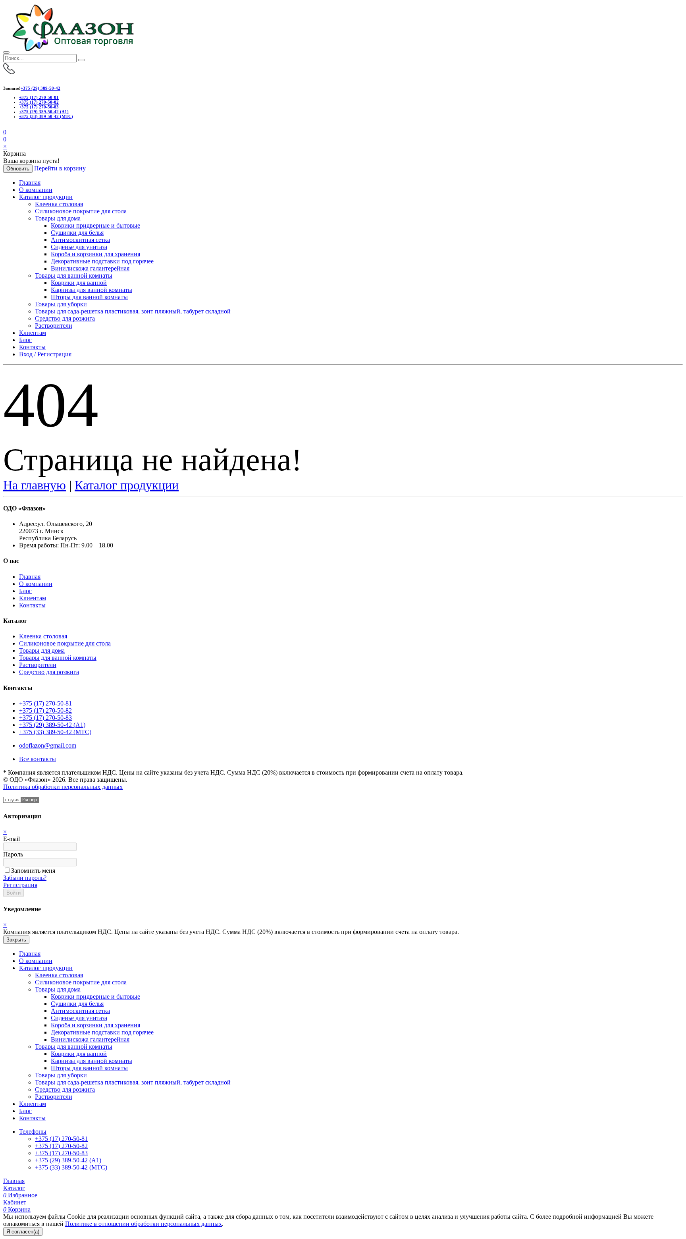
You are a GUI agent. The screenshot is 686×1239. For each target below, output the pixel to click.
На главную (34, 485)
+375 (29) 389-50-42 (40, 88)
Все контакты (37, 759)
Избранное (20, 1195)
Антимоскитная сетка (80, 239)
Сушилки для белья (77, 232)
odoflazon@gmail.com (47, 745)
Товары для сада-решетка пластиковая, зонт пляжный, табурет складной (133, 311)
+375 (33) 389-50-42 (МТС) (46, 116)
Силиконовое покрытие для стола (81, 211)
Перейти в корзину (60, 168)
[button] (4, 139)
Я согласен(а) (22, 1232)
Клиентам (32, 332)
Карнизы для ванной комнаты (91, 289)
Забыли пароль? (24, 877)
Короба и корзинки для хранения (95, 254)
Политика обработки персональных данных (63, 786)
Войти (13, 893)
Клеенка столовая (59, 204)
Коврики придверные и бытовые (95, 225)
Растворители (53, 325)
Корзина (17, 1209)
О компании (35, 189)
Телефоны (32, 1131)
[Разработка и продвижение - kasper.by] (21, 800)
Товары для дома (58, 218)
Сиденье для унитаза (79, 247)
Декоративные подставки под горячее (102, 261)
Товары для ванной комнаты (73, 275)
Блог (25, 339)
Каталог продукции (46, 196)
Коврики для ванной (79, 282)
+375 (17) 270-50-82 (39, 102)
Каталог (14, 1188)
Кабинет (14, 1202)
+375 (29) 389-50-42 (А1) (44, 111)
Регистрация (20, 884)
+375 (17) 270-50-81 (39, 97)
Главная (29, 182)
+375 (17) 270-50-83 (39, 106)
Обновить (17, 169)
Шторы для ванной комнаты (89, 297)
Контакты (32, 347)
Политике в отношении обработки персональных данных (143, 1223)
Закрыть (16, 940)
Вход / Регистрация (45, 354)
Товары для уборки (61, 304)
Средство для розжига (65, 318)
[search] (81, 60)
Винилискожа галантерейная (90, 268)
